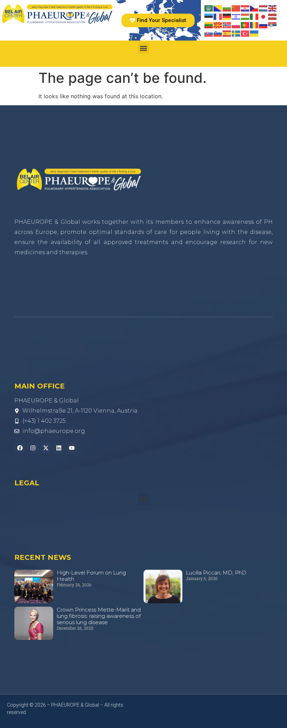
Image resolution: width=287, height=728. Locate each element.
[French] (218, 16)
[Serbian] (272, 24)
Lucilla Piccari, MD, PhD (216, 572)
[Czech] (254, 7)
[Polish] (236, 24)
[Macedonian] (218, 24)
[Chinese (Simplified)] (236, 7)
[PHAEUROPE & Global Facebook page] (20, 448)
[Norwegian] (227, 24)
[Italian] (254, 16)
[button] (143, 48)
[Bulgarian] (227, 7)
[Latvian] (272, 16)
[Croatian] (245, 7)
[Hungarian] (245, 16)
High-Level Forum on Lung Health (91, 575)
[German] (227, 16)
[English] (272, 7)
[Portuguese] (245, 24)
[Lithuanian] (209, 24)
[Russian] (263, 24)
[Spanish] (227, 32)
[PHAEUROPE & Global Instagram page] (32, 448)
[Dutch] (263, 7)
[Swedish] (236, 32)
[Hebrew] (236, 16)
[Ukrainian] (254, 32)
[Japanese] (263, 16)
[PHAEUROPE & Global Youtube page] (71, 448)
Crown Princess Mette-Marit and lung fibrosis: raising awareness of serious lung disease (99, 616)
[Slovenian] (218, 32)
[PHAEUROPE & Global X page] (45, 448)
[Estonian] (209, 16)
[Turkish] (245, 32)
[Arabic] (209, 7)
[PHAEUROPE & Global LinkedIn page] (58, 448)
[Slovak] (209, 32)
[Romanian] (254, 24)
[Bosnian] (218, 7)
